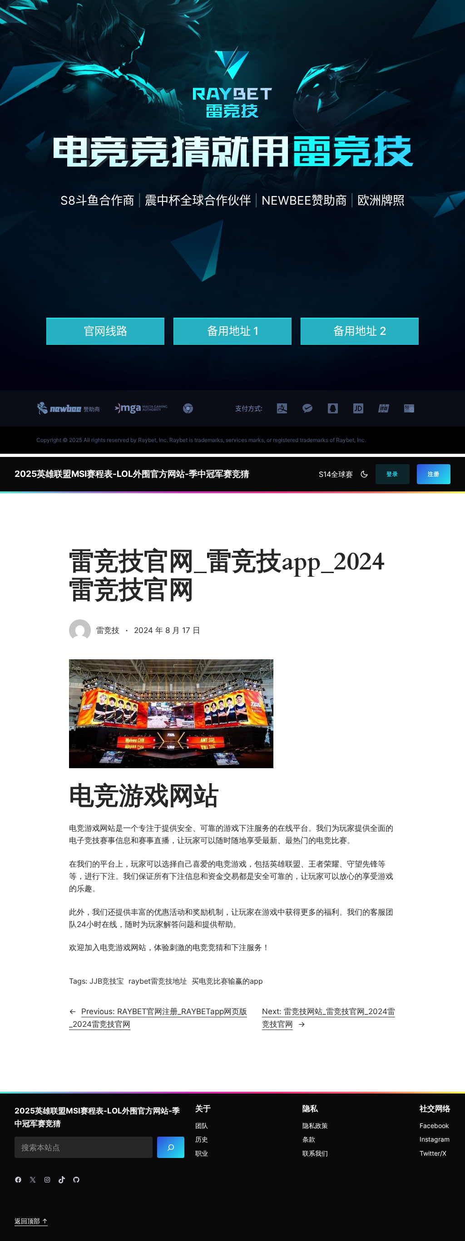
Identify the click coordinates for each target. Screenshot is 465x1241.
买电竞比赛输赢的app (227, 981)
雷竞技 (107, 630)
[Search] (170, 1147)
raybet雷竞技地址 (158, 981)
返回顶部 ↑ (31, 1221)
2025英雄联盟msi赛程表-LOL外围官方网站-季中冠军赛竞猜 (132, 474)
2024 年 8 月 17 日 (167, 630)
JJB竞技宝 (106, 981)
